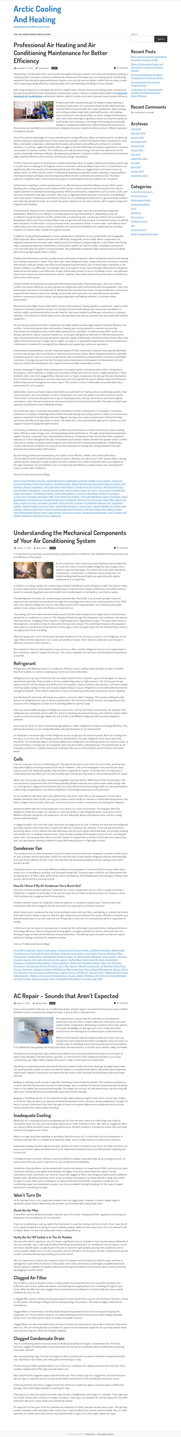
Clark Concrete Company (70, 503)
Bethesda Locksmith (77, 480)
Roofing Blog (74, 959)
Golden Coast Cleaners (99, 480)
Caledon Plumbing (85, 975)
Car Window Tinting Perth (113, 966)
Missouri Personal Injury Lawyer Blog (96, 499)
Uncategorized (138, 229)
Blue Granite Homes (49, 972)
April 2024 (136, 167)
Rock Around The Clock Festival (41, 966)
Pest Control (137, 217)
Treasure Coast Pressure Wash (73, 950)
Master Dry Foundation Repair (85, 963)
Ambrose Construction (72, 953)
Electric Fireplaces (112, 496)
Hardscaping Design (141, 200)
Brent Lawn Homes (51, 512)
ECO (34, 959)
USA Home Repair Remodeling (99, 509)
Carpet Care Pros (28, 503)
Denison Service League (55, 959)
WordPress (90, 1434)
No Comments (122, 68)
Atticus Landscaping (47, 950)
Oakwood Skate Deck (33, 509)
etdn (39, 959)
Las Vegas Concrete (47, 503)
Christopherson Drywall (39, 499)
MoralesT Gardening (89, 966)
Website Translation (109, 493)
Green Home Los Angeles (66, 496)
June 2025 (136, 154)
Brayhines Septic (62, 484)
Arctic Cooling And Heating (37, 15)
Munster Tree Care (28, 972)
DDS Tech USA (102, 975)
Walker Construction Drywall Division (48, 975)
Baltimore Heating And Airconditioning (42, 515)
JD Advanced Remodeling (37, 963)
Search (134, 34)
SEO (133, 225)
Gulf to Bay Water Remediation (59, 487)
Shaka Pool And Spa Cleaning (86, 484)
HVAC (54, 68)
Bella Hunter (41, 548)
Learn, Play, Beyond (68, 966)
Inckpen (27, 978)
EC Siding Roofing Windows (87, 956)
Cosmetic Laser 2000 (92, 978)
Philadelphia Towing (44, 493)
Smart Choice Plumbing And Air (29, 480)
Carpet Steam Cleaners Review (93, 506)
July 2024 (135, 162)
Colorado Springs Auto (52, 490)
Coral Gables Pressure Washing (100, 953)
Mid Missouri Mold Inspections (68, 969)
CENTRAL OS (82, 972)
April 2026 (136, 129)
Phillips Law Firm (113, 972)
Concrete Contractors (142, 191)
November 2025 (139, 141)
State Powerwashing (65, 493)
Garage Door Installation (64, 499)
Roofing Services (139, 221)
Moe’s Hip (106, 963)
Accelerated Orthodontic (94, 512)
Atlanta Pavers (96, 972)
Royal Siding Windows (66, 506)
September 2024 (139, 158)
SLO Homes (26, 493)
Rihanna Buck (41, 1003)
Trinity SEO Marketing (91, 496)
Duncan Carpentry (23, 969)
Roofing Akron (35, 956)
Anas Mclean (43, 68)
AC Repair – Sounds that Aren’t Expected (66, 996)
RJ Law (71, 975)
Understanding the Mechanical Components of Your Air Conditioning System (70, 536)
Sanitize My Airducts (56, 480)
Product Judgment (60, 963)
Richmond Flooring (113, 487)
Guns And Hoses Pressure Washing (41, 953)
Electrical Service (139, 196)
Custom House (67, 972)
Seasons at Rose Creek (43, 978)
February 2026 (138, 133)
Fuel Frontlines (72, 490)
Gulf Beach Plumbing (100, 950)
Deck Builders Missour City (97, 503)
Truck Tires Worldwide (87, 493)
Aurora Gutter (109, 956)
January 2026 (137, 137)
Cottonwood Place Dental (68, 978)
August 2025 (137, 150)
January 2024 (137, 171)
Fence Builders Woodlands (27, 490)
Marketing (136, 212)
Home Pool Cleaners (42, 484)
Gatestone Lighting (42, 969)
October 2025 (137, 145)
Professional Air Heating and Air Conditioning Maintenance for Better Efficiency (61, 52)
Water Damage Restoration (144, 234)
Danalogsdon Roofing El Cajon (58, 956)
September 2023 (139, 175)
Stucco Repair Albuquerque (98, 969)
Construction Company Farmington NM (33, 496)
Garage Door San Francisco (89, 487)
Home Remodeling (140, 204)
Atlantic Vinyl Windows (93, 959)
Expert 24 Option (89, 490)
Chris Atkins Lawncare (25, 950)
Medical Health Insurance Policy (39, 506)
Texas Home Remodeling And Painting (64, 509)
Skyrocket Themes (106, 1434)
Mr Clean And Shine (110, 484)
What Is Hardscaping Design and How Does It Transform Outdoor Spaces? (147, 67)
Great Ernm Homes (71, 512)
